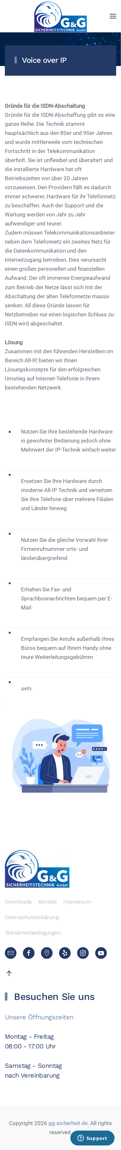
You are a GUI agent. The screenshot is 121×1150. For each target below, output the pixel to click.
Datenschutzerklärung (31, 917)
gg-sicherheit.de (67, 1123)
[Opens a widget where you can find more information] (92, 1139)
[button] (113, 16)
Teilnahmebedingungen (32, 933)
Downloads (18, 902)
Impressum (77, 902)
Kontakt (47, 902)
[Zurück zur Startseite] (60, 16)
